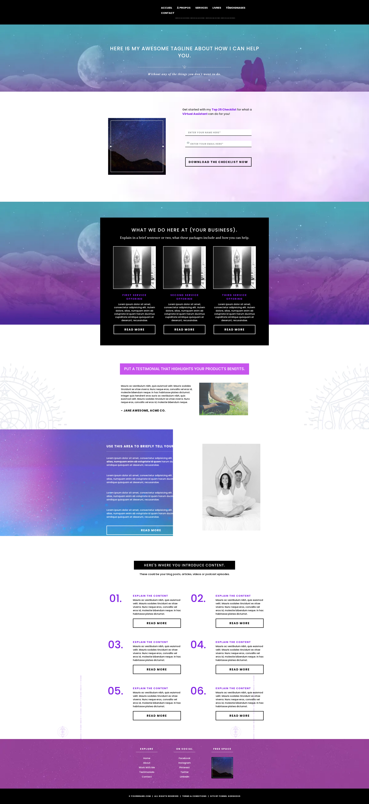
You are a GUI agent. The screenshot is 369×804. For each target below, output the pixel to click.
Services (201, 8)
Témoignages (235, 8)
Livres (216, 8)
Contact (167, 13)
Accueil (166, 8)
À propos (184, 8)
